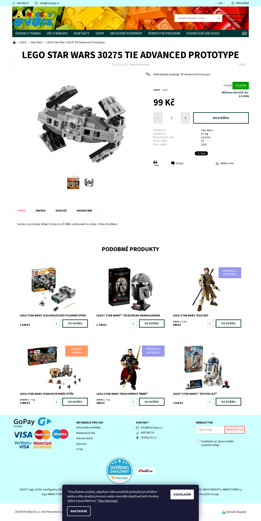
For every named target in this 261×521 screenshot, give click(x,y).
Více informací (108, 501)
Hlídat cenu (227, 163)
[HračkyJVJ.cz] (32, 18)
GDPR (100, 33)
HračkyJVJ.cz (149, 438)
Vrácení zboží (84, 438)
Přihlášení (242, 3)
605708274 (22, 3)
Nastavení (79, 511)
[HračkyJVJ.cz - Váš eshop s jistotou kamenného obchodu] (14, 42)
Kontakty (82, 33)
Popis (21, 211)
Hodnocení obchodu (203, 33)
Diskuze (61, 211)
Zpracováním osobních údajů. (217, 443)
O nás (79, 449)
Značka (40, 211)
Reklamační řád (85, 433)
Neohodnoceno (139, 64)
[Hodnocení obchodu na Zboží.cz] (146, 470)
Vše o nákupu (57, 33)
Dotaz (180, 163)
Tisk (156, 165)
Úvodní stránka (28, 33)
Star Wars (207, 130)
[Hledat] (219, 18)
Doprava (81, 444)
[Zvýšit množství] (60, 321)
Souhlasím (182, 494)
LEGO (242, 65)
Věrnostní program (164, 33)
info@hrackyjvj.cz (49, 3)
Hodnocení (84, 211)
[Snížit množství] (60, 326)
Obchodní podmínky (126, 33)
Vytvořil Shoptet (236, 512)
